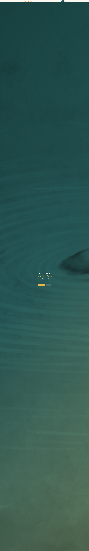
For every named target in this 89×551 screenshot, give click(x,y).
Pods (45, 1)
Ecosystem (41, 1)
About (48, 1)
